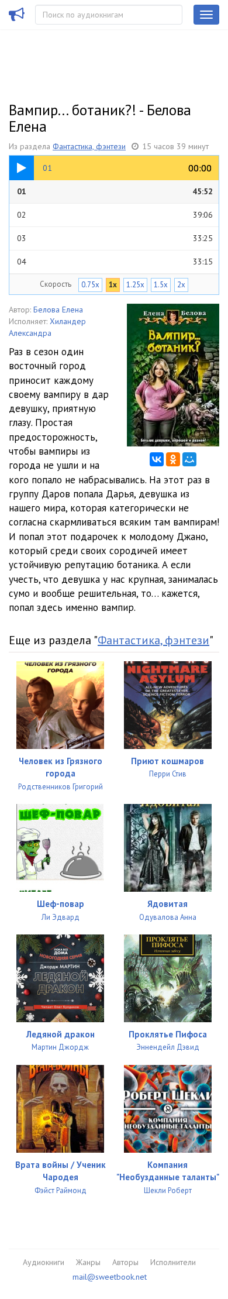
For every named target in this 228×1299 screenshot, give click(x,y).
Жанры (88, 1262)
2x (181, 285)
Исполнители (173, 1262)
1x (113, 285)
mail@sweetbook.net (109, 1276)
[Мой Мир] (189, 459)
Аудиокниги (43, 1262)
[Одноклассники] (173, 459)
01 (115, 191)
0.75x (90, 285)
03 (115, 238)
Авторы (125, 1262)
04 (115, 261)
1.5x (161, 285)
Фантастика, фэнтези (89, 146)
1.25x (135, 285)
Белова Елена (58, 309)
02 (115, 214)
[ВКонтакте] (157, 459)
